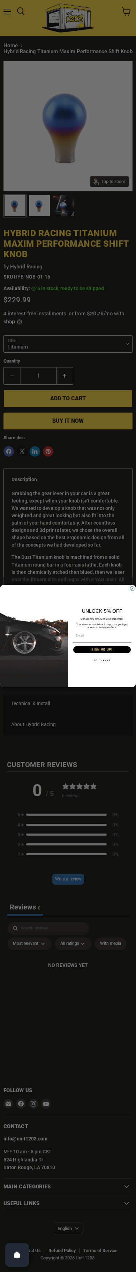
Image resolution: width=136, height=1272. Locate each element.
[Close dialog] (132, 588)
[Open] (17, 1255)
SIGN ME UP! (102, 649)
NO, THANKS (102, 660)
